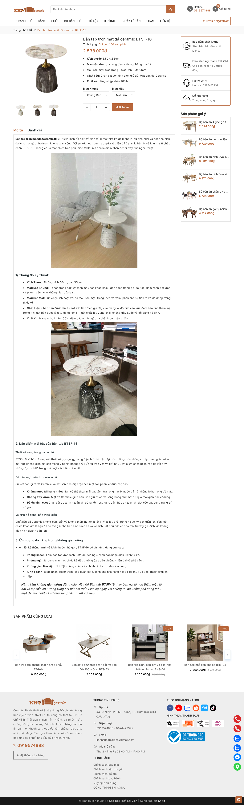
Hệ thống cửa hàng (32, 755)
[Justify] (170, 9)
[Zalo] (237, 738)
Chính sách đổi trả (105, 773)
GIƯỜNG (110, 21)
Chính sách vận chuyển (108, 769)
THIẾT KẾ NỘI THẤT (216, 21)
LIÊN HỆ (165, 21)
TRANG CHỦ (24, 21)
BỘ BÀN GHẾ (73, 21)
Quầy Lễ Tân (132, 21)
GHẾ (54, 21)
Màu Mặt (118, 88)
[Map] (237, 767)
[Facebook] (237, 757)
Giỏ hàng (225, 8)
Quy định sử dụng (104, 783)
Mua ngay (122, 107)
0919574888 (202, 10)
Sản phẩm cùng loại (32, 616)
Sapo (161, 800)
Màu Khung (91, 88)
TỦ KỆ (92, 21)
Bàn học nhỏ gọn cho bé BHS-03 (205, 664)
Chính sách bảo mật (106, 764)
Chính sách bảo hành (106, 778)
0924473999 (210, 85)
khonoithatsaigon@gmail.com (115, 739)
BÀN (41, 21)
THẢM (150, 21)
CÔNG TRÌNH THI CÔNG (109, 787)
